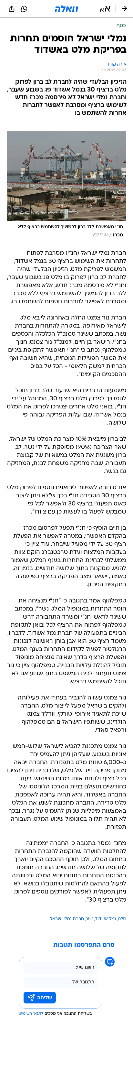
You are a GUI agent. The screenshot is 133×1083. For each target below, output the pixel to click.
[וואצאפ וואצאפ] (24, 8)
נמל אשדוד (105, 919)
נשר (89, 919)
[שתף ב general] (11, 8)
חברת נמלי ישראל (67, 919)
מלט (122, 919)
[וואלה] (66, 8)
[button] (105, 9)
